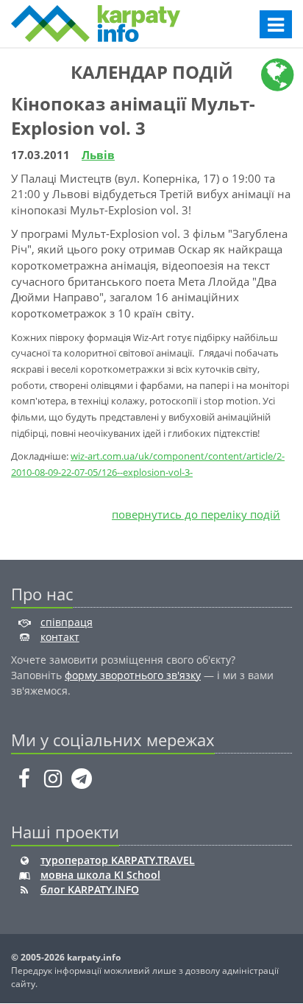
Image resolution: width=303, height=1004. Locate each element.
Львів (98, 154)
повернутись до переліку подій (196, 514)
